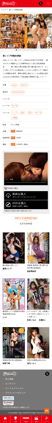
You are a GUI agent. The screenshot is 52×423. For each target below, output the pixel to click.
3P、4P (38, 113)
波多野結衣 (31, 271)
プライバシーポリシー (15, 393)
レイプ (14, 113)
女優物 (14, 118)
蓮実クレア (7, 269)
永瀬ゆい (42, 320)
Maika (14, 85)
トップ (3, 10)
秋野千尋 (6, 363)
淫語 (30, 113)
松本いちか (31, 320)
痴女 (22, 113)
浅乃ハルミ (31, 363)
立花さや (24, 85)
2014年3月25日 (18, 92)
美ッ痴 (14, 106)
